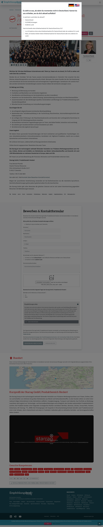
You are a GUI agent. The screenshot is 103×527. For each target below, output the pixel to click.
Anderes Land (29, 25)
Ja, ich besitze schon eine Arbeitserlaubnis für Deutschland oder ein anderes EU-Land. (52, 31)
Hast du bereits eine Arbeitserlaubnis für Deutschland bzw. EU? (43, 28)
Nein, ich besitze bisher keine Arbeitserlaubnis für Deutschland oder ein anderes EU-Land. (51, 35)
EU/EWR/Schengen (31, 22)
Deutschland (29, 20)
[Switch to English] (77, 5)
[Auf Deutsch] (71, 5)
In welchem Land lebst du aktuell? (34, 17)
